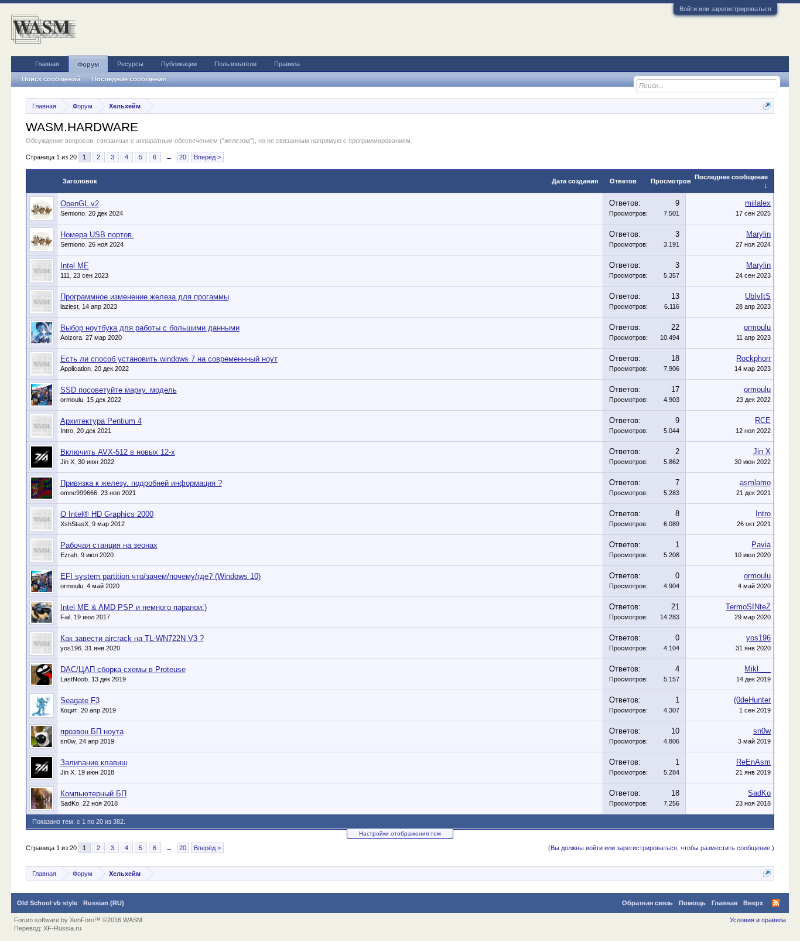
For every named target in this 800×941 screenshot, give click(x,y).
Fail (65, 616)
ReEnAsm (753, 762)
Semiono (72, 213)
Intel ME (74, 265)
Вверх (753, 902)
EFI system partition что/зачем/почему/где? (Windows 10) (160, 576)
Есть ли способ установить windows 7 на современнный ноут (169, 358)
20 (182, 157)
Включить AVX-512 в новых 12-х (117, 452)
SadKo (69, 803)
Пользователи (235, 63)
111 (65, 275)
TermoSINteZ (748, 606)
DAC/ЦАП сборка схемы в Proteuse (123, 669)
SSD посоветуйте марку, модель (118, 390)
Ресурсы (130, 63)
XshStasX (74, 523)
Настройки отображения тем (400, 833)
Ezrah (68, 554)
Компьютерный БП (93, 793)
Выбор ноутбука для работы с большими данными (150, 327)
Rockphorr (753, 358)
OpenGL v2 (79, 203)
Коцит (68, 710)
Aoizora (71, 337)
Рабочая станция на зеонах (109, 545)
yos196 (70, 648)
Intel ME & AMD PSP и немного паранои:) (133, 607)
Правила (287, 63)
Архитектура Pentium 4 (101, 421)
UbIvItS (758, 296)
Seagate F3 (80, 700)
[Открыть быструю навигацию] (767, 106)
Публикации (179, 63)
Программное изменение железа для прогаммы (144, 296)
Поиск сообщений (51, 79)
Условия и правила (758, 919)
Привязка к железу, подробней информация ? (141, 483)
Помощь (692, 902)
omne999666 (78, 492)
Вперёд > (207, 157)
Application (75, 368)
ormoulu (757, 327)
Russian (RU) (103, 902)
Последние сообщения (129, 79)
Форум (88, 64)
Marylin (758, 234)
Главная (47, 63)
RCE (763, 420)
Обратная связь (647, 902)
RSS (776, 903)
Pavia (761, 544)
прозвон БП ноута (92, 731)
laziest (69, 306)
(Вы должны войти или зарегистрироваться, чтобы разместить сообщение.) (661, 847)
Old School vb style (47, 902)
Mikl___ (757, 668)
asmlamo (755, 482)
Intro (66, 430)
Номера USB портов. (97, 234)
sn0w (68, 741)
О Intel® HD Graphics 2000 (106, 514)
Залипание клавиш (93, 762)
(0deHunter (752, 699)
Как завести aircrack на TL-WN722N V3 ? (132, 638)
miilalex (758, 203)
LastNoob (74, 679)
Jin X (67, 461)
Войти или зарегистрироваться (725, 8)
